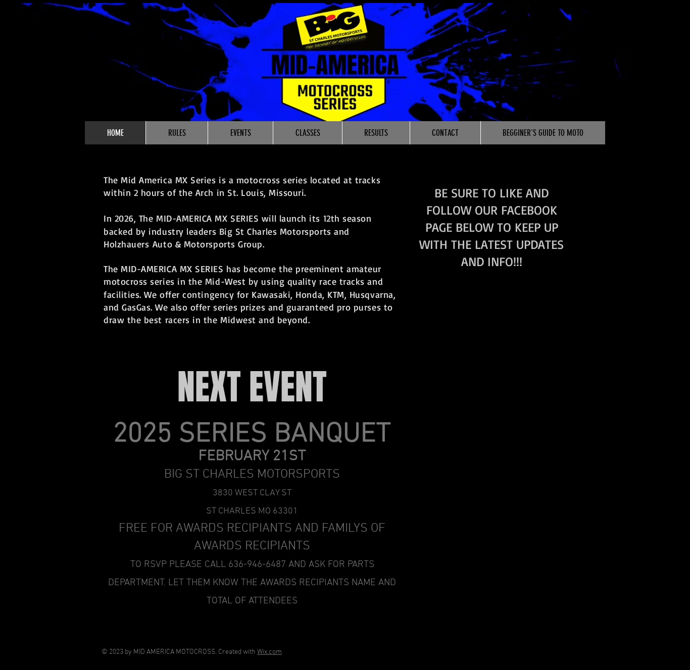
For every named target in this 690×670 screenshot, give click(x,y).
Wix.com (269, 652)
